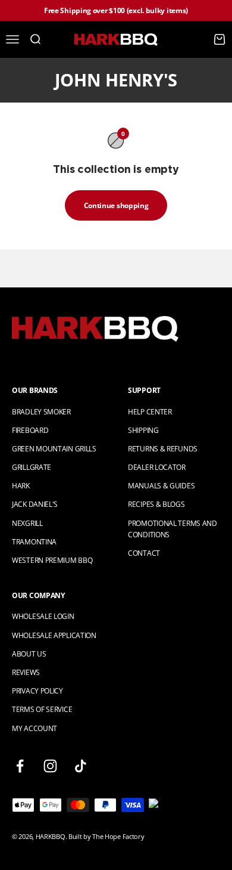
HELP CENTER (150, 412)
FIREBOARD (30, 430)
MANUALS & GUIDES (161, 486)
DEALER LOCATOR (157, 467)
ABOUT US (29, 654)
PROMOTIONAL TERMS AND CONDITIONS (172, 529)
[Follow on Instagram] (50, 766)
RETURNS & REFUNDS (162, 449)
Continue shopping (116, 205)
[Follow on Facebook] (20, 766)
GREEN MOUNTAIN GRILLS (54, 449)
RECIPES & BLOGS (156, 504)
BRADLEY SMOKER (41, 412)
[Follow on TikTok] (81, 766)
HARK (21, 486)
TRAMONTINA (34, 542)
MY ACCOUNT (34, 728)
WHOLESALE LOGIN (43, 616)
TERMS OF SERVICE (42, 709)
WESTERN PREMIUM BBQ (52, 560)
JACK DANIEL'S (35, 504)
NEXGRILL (27, 523)
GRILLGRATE (31, 467)
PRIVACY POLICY (37, 691)
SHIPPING (143, 430)
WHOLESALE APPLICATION (54, 635)
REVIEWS (26, 672)
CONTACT (144, 553)
